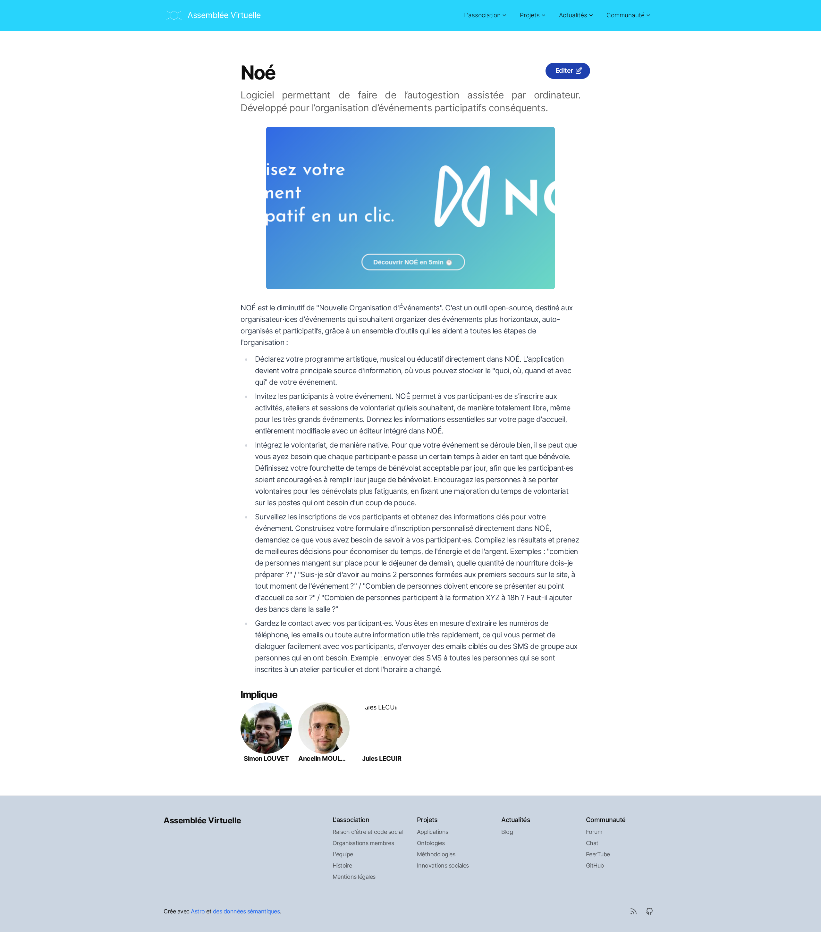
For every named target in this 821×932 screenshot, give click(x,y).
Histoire (342, 865)
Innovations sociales (443, 865)
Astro (198, 911)
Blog (507, 831)
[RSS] (633, 911)
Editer (564, 70)
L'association (482, 15)
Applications (432, 831)
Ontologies (431, 843)
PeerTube (598, 854)
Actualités (573, 15)
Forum (594, 831)
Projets (530, 15)
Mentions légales (354, 876)
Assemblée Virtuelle (202, 820)
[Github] (649, 911)
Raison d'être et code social (368, 831)
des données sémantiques (246, 911)
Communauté (625, 15)
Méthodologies (436, 854)
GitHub (595, 865)
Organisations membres (363, 843)
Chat (592, 843)
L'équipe (343, 854)
